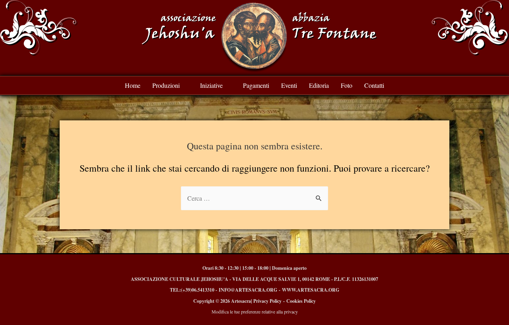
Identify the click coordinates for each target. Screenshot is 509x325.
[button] (170, 85)
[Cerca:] (254, 198)
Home (132, 85)
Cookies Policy (301, 301)
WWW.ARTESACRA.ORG (310, 289)
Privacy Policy (267, 301)
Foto (346, 85)
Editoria (319, 85)
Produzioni (166, 85)
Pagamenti (256, 85)
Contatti (374, 85)
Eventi (289, 85)
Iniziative (211, 85)
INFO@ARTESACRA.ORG (248, 289)
